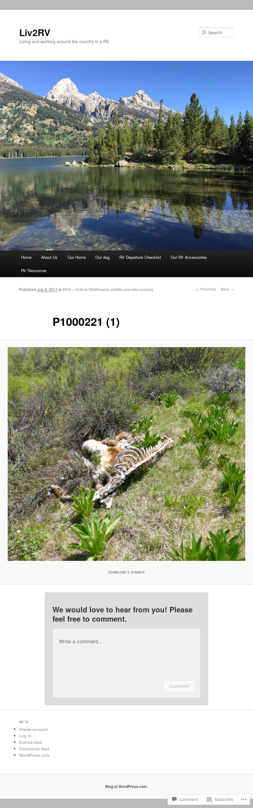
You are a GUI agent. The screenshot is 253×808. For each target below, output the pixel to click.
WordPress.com (34, 755)
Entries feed (30, 742)
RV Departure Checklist (140, 257)
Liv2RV (34, 32)
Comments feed (34, 749)
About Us (49, 257)
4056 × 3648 (73, 289)
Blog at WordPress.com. (126, 786)
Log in (25, 736)
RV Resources (34, 270)
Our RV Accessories (189, 257)
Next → (227, 289)
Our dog (102, 257)
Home (26, 257)
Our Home (77, 257)
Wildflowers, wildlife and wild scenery (121, 289)
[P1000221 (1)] (126, 454)
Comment (179, 686)
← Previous (206, 289)
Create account (33, 729)
